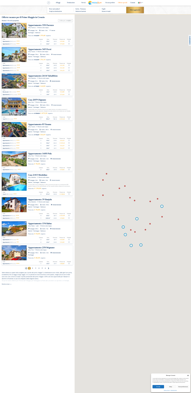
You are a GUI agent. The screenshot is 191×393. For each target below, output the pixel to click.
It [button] (141, 2)
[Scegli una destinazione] (60, 11)
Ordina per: (65, 20)
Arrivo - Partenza (80, 9)
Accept (158, 386)
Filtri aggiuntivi (135, 10)
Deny (170, 386)
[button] (188, 375)
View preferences (183, 386)
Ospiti (103, 9)
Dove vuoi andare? (54, 9)
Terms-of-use (167, 390)
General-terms (173, 390)
